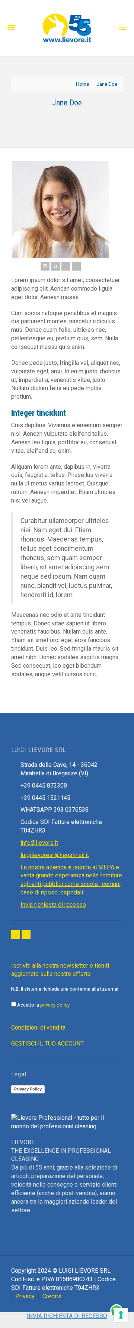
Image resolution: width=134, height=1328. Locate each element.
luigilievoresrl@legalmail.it (54, 854)
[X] (55, 266)
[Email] (45, 266)
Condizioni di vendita (38, 1027)
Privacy (25, 1296)
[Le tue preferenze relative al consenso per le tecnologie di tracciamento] (121, 1315)
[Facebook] (65, 266)
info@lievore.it (39, 842)
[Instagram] (26, 934)
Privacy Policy (28, 1089)
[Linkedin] (76, 266)
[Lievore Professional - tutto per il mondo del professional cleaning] (67, 27)
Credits (51, 1296)
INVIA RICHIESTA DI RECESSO (67, 1315)
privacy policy (55, 1005)
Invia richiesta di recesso (53, 904)
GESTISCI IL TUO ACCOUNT (47, 1043)
